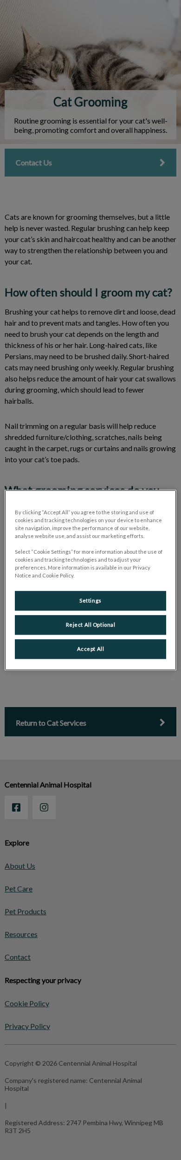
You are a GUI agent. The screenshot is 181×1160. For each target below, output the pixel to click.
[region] (91, 580)
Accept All (90, 649)
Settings (90, 600)
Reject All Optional (91, 625)
